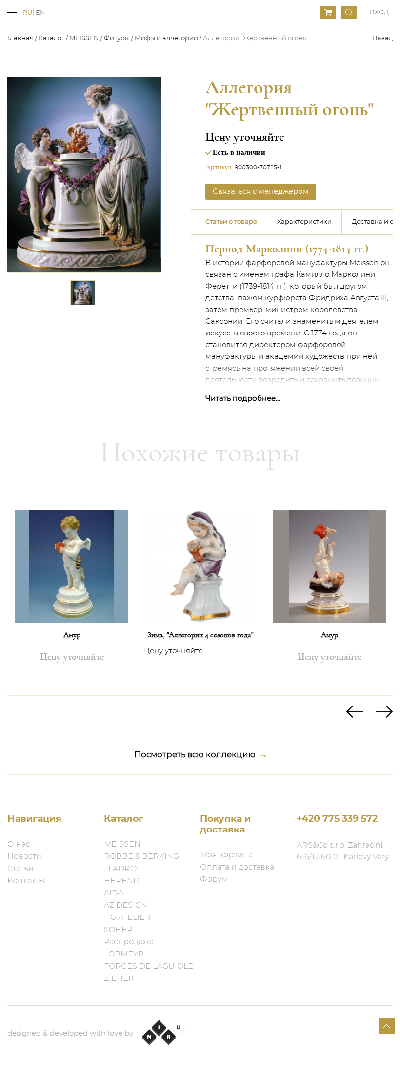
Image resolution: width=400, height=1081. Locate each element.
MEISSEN (84, 38)
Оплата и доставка (237, 867)
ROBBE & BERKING (141, 856)
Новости (24, 856)
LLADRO (120, 869)
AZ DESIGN (125, 905)
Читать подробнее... (242, 398)
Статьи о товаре (231, 222)
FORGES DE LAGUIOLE (148, 966)
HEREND (122, 881)
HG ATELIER (127, 917)
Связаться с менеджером (261, 191)
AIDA (113, 893)
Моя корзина (226, 855)
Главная (21, 38)
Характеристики (304, 222)
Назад (382, 38)
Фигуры (117, 38)
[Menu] (12, 12)
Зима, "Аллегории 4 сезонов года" (200, 635)
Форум (214, 879)
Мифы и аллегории (166, 38)
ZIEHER (119, 978)
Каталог (51, 38)
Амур (71, 635)
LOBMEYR (124, 954)
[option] (71, 593)
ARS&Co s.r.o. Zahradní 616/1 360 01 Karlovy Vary (343, 851)
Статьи (20, 869)
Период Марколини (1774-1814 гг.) (286, 249)
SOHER (118, 930)
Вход (379, 12)
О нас (18, 844)
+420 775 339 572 (337, 819)
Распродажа (129, 942)
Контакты (25, 881)
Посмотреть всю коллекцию (195, 754)
